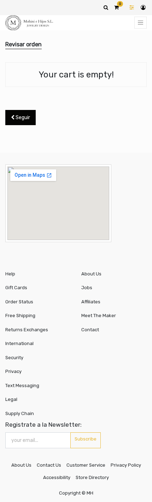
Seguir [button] (22, 118)
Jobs (86, 287)
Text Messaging (22, 385)
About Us (91, 273)
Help (10, 273)
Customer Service (85, 465)
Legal (11, 399)
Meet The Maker (98, 315)
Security (14, 357)
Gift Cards (16, 287)
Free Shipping (20, 315)
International (19, 343)
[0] (116, 7)
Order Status (19, 301)
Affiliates (90, 301)
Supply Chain (19, 413)
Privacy (13, 371)
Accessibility (56, 477)
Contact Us (49, 465)
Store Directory (92, 477)
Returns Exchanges (26, 329)
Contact (90, 329)
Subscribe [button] (86, 439)
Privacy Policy (126, 465)
